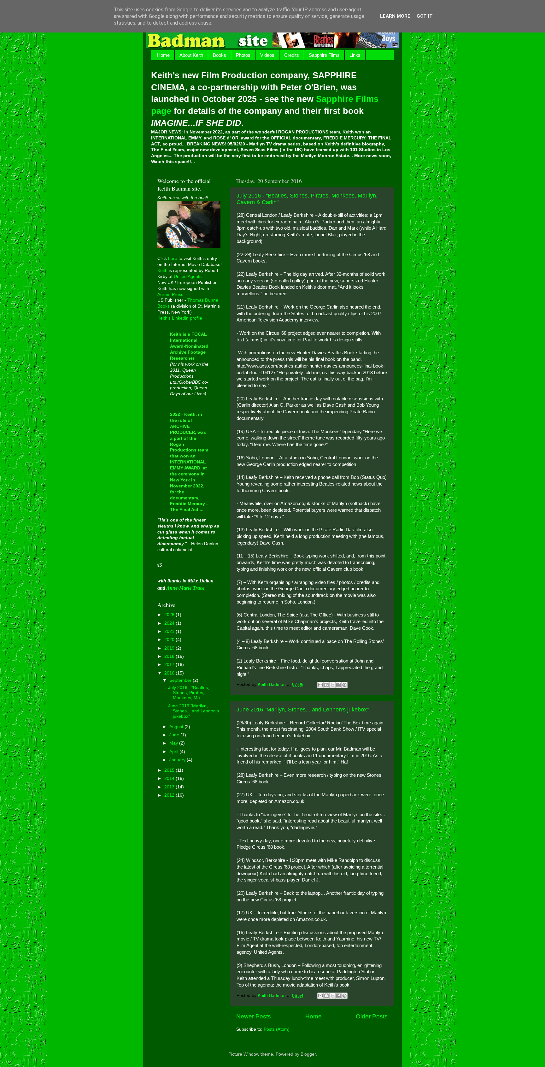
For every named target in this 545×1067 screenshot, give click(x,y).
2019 (170, 648)
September (181, 680)
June (174, 735)
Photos (243, 55)
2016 (170, 673)
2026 (170, 614)
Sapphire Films (324, 55)
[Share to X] (332, 685)
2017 (170, 664)
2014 (170, 778)
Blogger (308, 1054)
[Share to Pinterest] (344, 685)
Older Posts (372, 1016)
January (178, 760)
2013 (170, 787)
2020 (170, 639)
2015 (170, 770)
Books (219, 55)
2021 (170, 631)
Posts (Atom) (277, 1029)
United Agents (188, 276)
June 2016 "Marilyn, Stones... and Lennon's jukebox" (303, 709)
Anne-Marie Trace (185, 588)
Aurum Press (170, 294)
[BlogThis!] (326, 685)
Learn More (395, 16)
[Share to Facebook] (338, 685)
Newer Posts (253, 1016)
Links (354, 55)
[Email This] (320, 685)
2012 (170, 795)
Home (163, 55)
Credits (291, 55)
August (177, 726)
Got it (425, 16)
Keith (162, 270)
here (172, 258)
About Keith (191, 55)
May (174, 743)
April (174, 751)
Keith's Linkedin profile (179, 318)
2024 (170, 623)
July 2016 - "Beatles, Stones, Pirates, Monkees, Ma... (188, 692)
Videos (267, 55)
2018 (170, 656)
